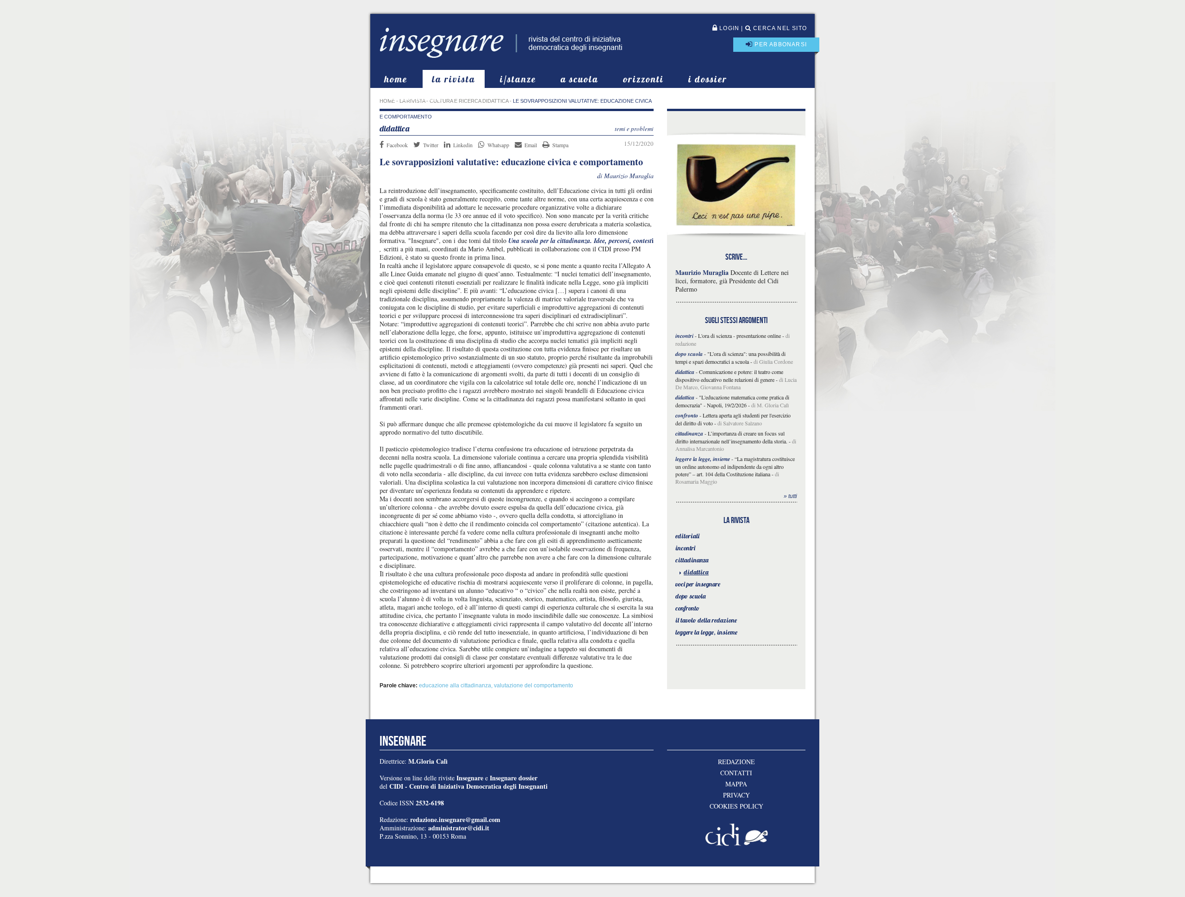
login (728, 28)
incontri (685, 548)
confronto (687, 608)
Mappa (736, 784)
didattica (696, 572)
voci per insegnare (697, 584)
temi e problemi (634, 129)
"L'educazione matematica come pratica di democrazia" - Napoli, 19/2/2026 (732, 401)
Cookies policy (736, 806)
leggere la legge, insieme (706, 632)
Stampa (560, 145)
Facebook (397, 145)
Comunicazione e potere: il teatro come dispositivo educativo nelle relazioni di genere (729, 375)
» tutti (790, 496)
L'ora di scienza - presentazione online (739, 335)
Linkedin (463, 145)
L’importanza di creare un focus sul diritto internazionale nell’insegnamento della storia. (731, 437)
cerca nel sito (779, 28)
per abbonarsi (780, 44)
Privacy (736, 795)
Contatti (736, 773)
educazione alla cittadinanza (455, 685)
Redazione (736, 762)
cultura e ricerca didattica (469, 101)
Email (530, 145)
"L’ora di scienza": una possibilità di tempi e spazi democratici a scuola (730, 357)
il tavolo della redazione (706, 620)
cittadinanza (692, 560)
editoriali (687, 536)
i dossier (707, 79)
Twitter (430, 145)
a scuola (580, 79)
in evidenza (416, 97)
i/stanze (518, 79)
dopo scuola (690, 596)
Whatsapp (498, 145)
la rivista (453, 79)
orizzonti (643, 79)
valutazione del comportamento (533, 685)
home (395, 79)
